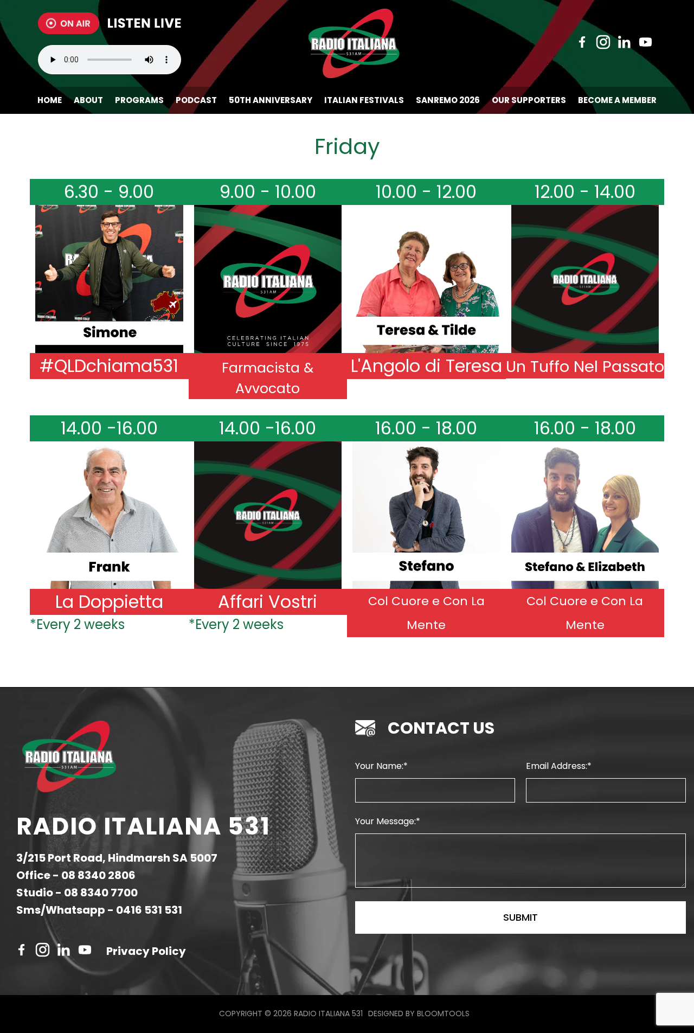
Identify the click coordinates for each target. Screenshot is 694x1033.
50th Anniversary (270, 100)
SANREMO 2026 (448, 100)
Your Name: (379, 766)
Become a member (617, 100)
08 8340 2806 (98, 875)
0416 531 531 (149, 909)
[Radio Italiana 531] (353, 43)
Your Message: (385, 821)
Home (49, 100)
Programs (139, 100)
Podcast (196, 100)
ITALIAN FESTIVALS (364, 100)
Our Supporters (529, 100)
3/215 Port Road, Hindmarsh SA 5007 (116, 857)
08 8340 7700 (101, 892)
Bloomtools (443, 1013)
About (88, 100)
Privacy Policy (146, 951)
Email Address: (556, 766)
